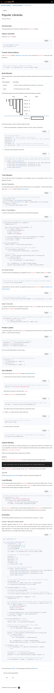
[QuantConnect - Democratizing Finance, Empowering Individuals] (9, 2)
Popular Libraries (17, 5)
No (13, 677)
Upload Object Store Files (12, 475)
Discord (35, 668)
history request (25, 189)
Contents (5, 10)
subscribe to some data (21, 55)
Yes (7, 677)
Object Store (32, 373)
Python (46, 40)
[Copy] (51, 41)
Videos (13, 668)
